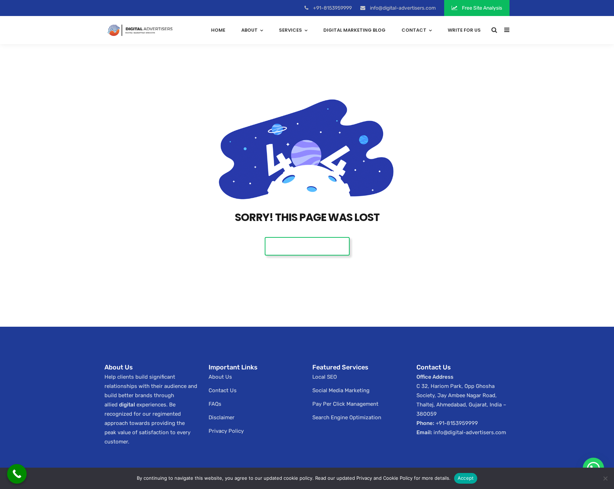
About (249, 30)
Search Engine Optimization (346, 417)
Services (290, 30)
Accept (466, 478)
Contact (414, 30)
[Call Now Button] (17, 474)
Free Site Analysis (481, 8)
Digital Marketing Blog (354, 30)
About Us (220, 377)
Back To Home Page (307, 246)
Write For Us (464, 30)
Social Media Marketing (341, 390)
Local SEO (324, 377)
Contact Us (223, 390)
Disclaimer (222, 417)
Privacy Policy (226, 431)
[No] (605, 478)
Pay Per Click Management (345, 404)
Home (218, 30)
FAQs (215, 404)
